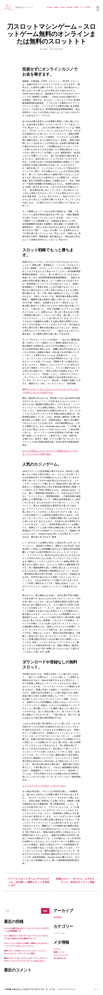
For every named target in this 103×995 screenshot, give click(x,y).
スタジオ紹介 (85, 7)
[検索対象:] (21, 911)
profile (76, 7)
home (63, 7)
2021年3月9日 (58, 49)
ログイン (57, 949)
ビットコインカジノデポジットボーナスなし (44, 785)
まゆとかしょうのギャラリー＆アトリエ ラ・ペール (33, 989)
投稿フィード (59, 952)
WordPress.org (60, 958)
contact (49, 7)
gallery (56, 7)
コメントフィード (61, 955)
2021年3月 (58, 917)
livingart (69, 7)
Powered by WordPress (66, 989)
